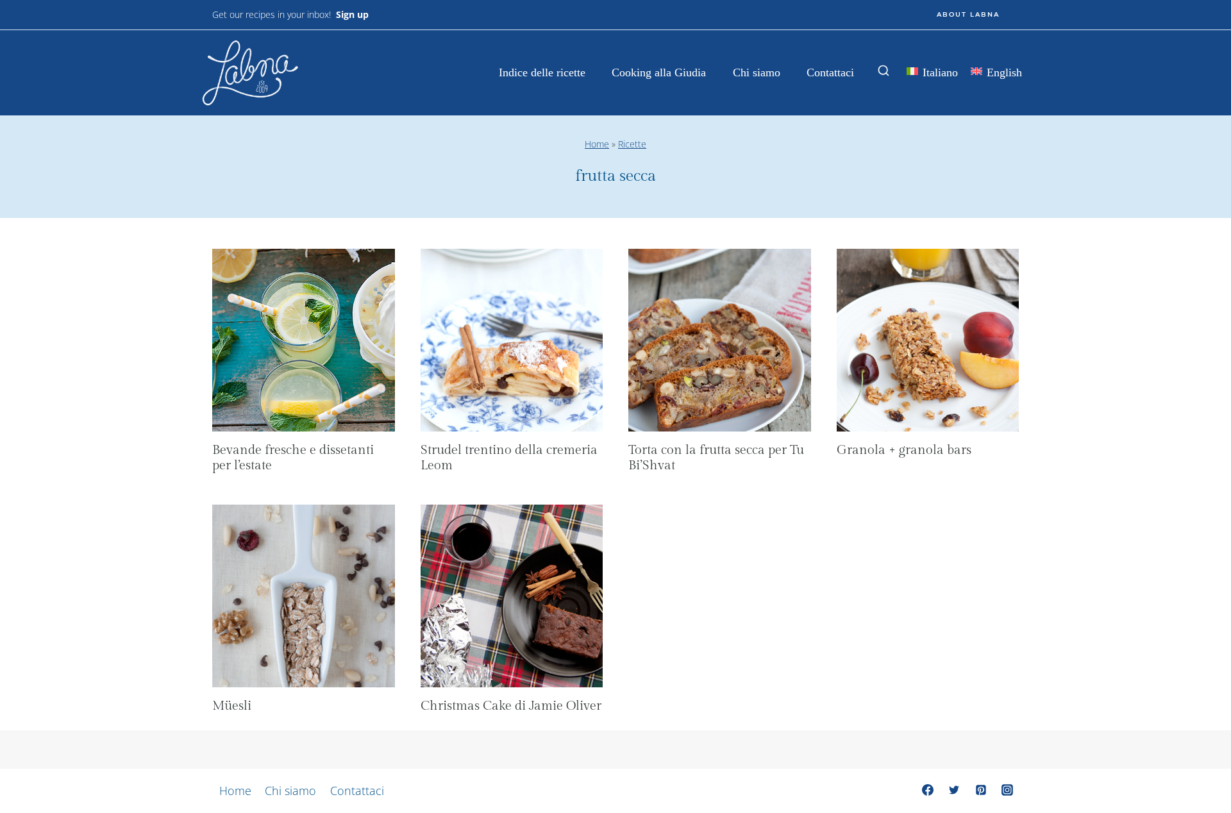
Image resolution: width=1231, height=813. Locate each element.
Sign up (352, 14)
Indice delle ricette (542, 72)
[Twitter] (954, 789)
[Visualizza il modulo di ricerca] (883, 71)
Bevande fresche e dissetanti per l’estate (293, 457)
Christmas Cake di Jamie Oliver (511, 706)
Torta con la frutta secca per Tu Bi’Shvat (716, 457)
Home (597, 144)
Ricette (632, 144)
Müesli (231, 706)
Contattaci (830, 72)
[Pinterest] (980, 789)
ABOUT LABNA (968, 14)
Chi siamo (756, 72)
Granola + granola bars (904, 450)
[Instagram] (1007, 789)
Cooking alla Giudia (659, 72)
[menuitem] (932, 73)
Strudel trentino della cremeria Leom (509, 457)
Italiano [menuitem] (940, 72)
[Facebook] (927, 789)
